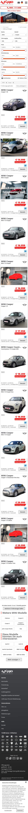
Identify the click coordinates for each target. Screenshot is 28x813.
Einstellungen (8, 810)
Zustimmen (20, 810)
